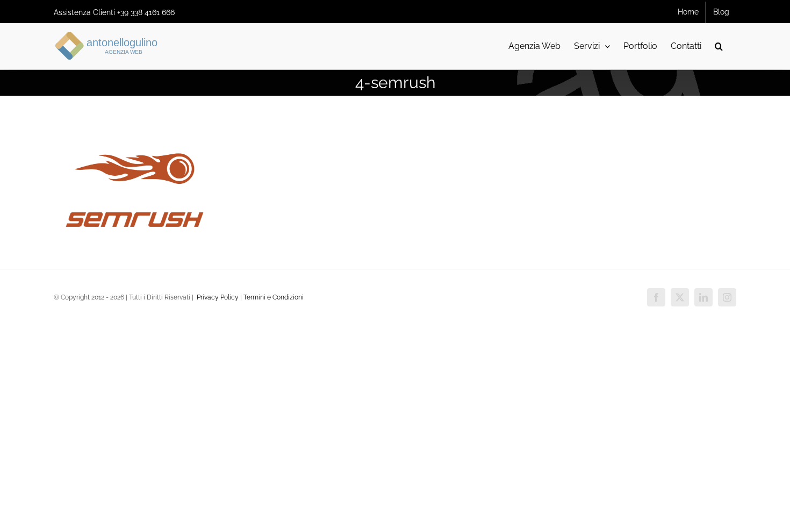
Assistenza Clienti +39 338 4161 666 (114, 12)
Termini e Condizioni (273, 297)
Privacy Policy (217, 297)
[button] (719, 46)
